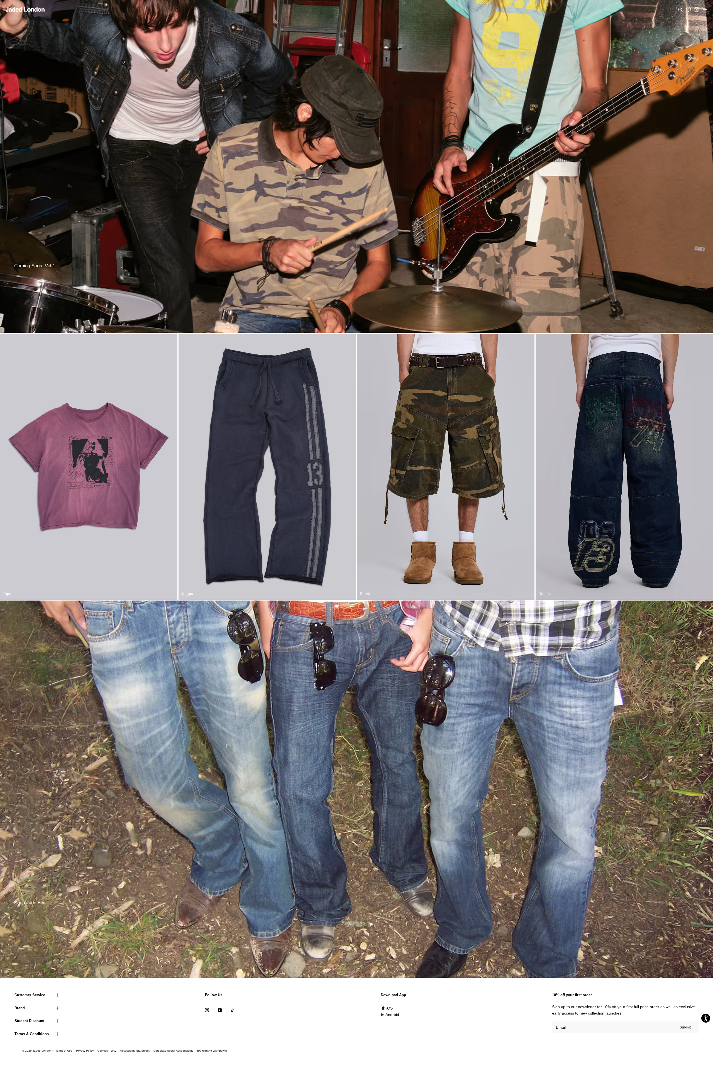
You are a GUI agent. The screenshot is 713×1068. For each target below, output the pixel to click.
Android (392, 1014)
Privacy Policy (85, 1050)
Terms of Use (63, 1050)
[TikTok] (233, 1010)
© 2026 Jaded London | (38, 1050)
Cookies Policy (106, 1050)
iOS (389, 1008)
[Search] (680, 9)
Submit (685, 1027)
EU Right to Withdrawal (212, 1050)
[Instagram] (207, 1010)
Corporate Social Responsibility (173, 1050)
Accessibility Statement (135, 1050)
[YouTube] (220, 1010)
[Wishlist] (688, 10)
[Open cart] (696, 9)
